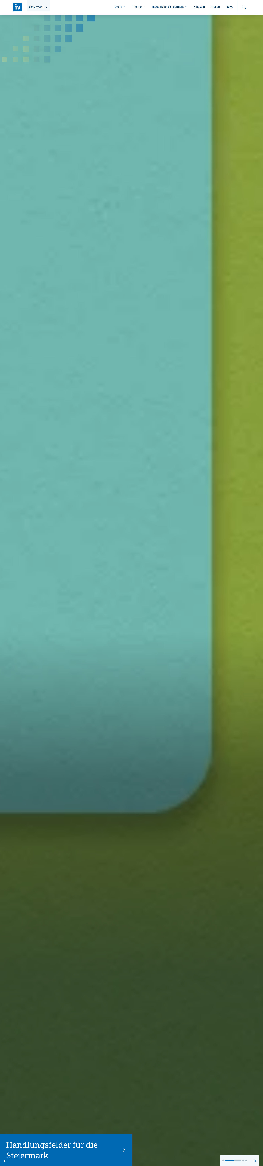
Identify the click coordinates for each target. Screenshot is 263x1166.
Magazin (199, 6)
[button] (223, 1160)
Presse (215, 6)
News (229, 6)
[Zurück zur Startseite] (17, 7)
